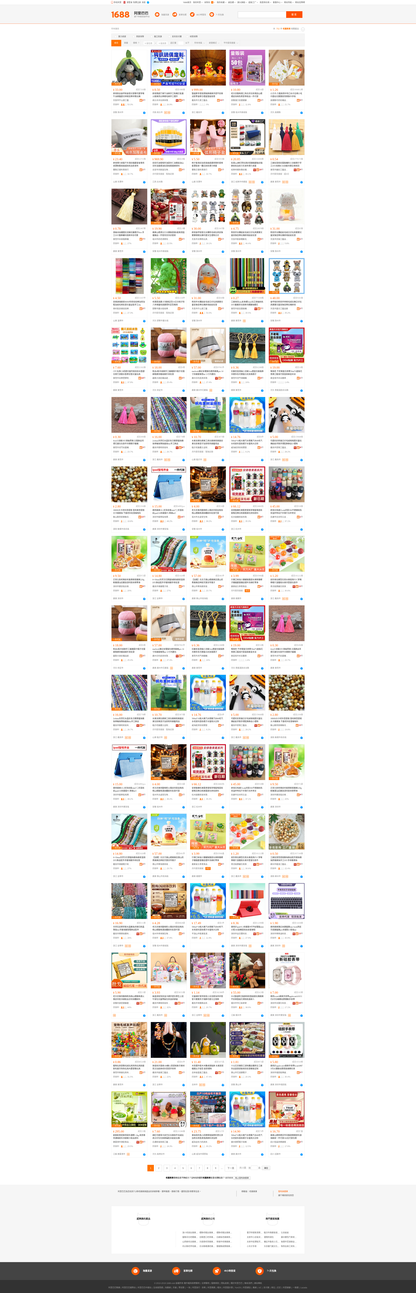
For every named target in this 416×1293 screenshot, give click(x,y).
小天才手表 (252, 1246)
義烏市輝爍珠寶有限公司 (122, 934)
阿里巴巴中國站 (144, 1287)
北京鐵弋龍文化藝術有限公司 (276, 1246)
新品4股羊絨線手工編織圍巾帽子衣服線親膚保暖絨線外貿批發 (168, 372)
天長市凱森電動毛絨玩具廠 (240, 239)
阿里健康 (287, 1287)
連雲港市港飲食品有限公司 (122, 1142)
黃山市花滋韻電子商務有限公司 (240, 1072)
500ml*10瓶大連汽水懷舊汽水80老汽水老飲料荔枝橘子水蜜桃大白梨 (246, 442)
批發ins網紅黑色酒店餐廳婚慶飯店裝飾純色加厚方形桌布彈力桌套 (247, 164)
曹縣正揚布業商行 (121, 170)
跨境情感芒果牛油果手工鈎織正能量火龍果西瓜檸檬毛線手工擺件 (168, 95)
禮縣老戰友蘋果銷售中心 (210, 1233)
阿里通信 (247, 1287)
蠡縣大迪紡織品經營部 (161, 378)
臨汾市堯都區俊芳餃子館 (274, 1233)
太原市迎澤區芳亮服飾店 (257, 1242)
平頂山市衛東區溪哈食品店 (201, 934)
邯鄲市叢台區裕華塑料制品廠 (161, 309)
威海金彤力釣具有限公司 (201, 1142)
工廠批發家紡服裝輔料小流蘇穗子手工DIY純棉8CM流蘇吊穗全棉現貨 (286, 164)
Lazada (303, 1287)
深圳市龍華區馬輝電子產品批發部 (161, 517)
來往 (273, 1287)
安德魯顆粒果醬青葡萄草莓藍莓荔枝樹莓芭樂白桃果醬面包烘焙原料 (246, 511)
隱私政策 (225, 1283)
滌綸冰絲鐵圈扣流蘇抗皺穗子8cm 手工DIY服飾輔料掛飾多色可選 (128, 233)
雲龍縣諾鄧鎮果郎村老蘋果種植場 (231, 1246)
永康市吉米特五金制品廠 (279, 517)
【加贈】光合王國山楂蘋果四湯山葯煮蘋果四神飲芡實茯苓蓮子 (207, 581)
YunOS (238, 1287)
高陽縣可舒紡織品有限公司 (279, 100)
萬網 (255, 1287)
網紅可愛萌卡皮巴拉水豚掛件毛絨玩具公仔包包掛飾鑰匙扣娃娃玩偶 (168, 1136)
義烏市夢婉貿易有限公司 (161, 1003)
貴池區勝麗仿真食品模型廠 (279, 586)
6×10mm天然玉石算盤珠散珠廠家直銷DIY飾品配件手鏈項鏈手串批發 (168, 581)
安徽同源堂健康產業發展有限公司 (122, 1003)
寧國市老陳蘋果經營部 (226, 1242)
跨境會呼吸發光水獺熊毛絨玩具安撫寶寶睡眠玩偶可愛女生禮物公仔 (207, 233)
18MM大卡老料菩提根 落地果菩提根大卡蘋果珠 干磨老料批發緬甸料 (128, 511)
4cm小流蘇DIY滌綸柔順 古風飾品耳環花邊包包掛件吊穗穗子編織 (128, 442)
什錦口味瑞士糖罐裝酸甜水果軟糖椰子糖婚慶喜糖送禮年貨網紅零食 (246, 581)
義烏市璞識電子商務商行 (161, 586)
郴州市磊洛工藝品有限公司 (279, 864)
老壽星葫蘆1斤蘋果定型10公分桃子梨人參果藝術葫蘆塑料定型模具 (168, 303)
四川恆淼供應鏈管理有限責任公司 (279, 1142)
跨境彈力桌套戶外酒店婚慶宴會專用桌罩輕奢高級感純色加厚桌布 (128, 164)
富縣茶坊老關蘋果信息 (192, 1237)
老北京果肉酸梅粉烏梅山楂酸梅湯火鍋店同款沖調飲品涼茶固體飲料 (128, 997)
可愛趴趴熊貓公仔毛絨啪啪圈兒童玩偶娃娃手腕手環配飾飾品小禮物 (286, 442)
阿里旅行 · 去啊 (199, 1287)
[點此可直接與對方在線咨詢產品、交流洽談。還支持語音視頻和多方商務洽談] (144, 112)
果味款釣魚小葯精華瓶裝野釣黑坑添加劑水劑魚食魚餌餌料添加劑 (207, 1136)
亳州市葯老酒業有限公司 (161, 239)
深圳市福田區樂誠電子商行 (279, 1072)
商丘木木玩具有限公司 (161, 100)
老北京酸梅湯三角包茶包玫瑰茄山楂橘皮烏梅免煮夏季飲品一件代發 (246, 95)
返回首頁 (229, 1178)
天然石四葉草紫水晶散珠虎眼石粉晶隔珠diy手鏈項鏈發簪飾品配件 (128, 928)
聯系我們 (248, 1283)
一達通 (296, 1287)
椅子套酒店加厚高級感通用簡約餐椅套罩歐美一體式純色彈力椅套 (207, 164)
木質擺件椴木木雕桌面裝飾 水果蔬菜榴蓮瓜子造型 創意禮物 (207, 1067)
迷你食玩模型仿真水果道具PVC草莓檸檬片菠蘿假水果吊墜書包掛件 (286, 581)
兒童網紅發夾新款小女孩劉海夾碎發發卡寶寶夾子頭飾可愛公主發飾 (207, 997)
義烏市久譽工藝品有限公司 (201, 100)
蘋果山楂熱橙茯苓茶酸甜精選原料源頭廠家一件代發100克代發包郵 (286, 1136)
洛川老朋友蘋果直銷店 (192, 1233)
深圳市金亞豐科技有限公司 (240, 934)
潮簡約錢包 (269, 1237)
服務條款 (215, 1283)
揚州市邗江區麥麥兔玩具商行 (240, 1003)
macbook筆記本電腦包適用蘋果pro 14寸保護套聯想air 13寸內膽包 (207, 372)
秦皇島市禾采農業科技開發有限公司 (279, 378)
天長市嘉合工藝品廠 (279, 309)
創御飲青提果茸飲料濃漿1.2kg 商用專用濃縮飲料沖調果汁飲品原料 (129, 1136)
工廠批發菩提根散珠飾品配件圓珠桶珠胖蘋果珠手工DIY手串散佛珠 (286, 859)
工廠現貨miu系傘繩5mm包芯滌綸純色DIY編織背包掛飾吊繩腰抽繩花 (247, 303)
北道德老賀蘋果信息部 (209, 1242)
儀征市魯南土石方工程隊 (274, 1242)
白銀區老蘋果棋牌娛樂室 (227, 1237)
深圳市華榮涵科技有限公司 (279, 934)
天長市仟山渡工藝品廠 (122, 100)
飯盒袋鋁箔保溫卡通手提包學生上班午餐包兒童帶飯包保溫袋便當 (168, 997)
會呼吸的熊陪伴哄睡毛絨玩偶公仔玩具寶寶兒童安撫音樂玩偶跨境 (286, 303)
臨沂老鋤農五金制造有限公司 (201, 447)
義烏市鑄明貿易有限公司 (161, 447)
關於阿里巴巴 (236, 1283)
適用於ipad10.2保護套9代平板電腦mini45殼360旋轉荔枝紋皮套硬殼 (247, 928)
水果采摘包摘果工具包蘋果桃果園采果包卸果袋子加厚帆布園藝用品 (207, 442)
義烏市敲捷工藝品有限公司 (161, 1072)
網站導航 (258, 1283)
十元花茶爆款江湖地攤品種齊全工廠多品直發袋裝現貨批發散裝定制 (246, 1067)
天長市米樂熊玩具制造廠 (201, 239)
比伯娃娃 (285, 1233)
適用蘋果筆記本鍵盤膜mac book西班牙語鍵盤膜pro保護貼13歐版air (285, 928)
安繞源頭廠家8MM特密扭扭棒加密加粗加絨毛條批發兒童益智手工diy (129, 303)
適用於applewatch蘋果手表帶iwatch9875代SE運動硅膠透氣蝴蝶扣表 (286, 1067)
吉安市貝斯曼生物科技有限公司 (161, 170)
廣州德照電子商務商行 (240, 1142)
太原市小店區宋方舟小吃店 (258, 1237)
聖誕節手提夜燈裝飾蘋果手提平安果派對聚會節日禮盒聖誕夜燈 (207, 95)
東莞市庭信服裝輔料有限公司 (240, 309)
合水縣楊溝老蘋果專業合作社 (212, 1246)
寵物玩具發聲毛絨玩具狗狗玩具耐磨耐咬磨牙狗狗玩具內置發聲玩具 (128, 1067)
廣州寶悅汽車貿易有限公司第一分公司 (297, 1237)
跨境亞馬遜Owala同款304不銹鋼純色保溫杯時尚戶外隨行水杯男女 (286, 511)
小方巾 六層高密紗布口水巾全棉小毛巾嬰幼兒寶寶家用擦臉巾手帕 (286, 95)
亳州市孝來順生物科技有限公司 (161, 934)
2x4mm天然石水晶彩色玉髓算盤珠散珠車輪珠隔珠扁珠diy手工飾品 (168, 442)
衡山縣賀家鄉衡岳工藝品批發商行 (122, 517)
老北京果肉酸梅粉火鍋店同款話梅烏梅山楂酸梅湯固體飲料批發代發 (207, 511)
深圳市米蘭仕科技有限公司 (279, 1003)
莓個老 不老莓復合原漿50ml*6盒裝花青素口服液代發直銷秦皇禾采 (286, 372)
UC (260, 1287)
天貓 (175, 1287)
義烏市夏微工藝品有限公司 (279, 447)
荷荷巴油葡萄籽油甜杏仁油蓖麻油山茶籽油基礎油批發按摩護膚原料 (168, 164)
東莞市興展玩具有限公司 (122, 1072)
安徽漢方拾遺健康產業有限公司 (240, 100)
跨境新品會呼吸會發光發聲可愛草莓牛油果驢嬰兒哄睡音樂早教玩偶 (128, 95)
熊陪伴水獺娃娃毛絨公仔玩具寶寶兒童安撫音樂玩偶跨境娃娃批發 (246, 233)
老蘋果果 (253, 1191)
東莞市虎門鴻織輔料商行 (240, 378)
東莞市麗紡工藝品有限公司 (279, 170)
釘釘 (279, 1287)
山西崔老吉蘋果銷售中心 (193, 1242)
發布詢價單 (283, 1191)
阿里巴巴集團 (114, 1287)
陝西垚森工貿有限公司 (290, 1246)
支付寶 (266, 1287)
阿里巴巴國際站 (129, 1287)
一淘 (188, 1287)
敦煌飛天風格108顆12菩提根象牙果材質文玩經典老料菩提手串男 (168, 1067)
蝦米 (219, 1287)
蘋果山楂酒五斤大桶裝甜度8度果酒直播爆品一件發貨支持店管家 (168, 233)
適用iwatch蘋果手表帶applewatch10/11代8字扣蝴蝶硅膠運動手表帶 (286, 997)
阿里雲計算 (228, 1287)
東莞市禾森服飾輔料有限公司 (122, 239)
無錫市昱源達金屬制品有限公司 (294, 1242)
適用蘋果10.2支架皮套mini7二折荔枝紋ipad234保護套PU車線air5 (168, 511)
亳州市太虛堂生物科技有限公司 (201, 517)
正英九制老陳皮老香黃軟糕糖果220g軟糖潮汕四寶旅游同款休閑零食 (128, 581)
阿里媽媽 (211, 1287)
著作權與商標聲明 (192, 1283)
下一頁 (230, 1168)
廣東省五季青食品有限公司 (240, 586)
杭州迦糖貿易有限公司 (240, 517)
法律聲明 (205, 1283)
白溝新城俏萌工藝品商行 (161, 1142)
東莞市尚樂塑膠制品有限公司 (122, 378)
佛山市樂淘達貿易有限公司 (201, 586)
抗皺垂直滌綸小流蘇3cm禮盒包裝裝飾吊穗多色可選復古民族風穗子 (247, 372)
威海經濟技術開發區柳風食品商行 (240, 447)
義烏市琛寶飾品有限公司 (201, 1003)
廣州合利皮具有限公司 (201, 378)
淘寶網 (168, 1287)
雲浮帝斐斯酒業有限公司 (257, 1233)
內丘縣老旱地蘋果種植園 (193, 1246)
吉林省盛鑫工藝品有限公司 (201, 1072)
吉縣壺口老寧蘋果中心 (209, 1237)
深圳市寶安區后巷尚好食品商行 (122, 586)
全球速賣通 (158, 1287)
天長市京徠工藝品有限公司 (279, 239)
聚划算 (181, 1287)
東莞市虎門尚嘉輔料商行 (122, 447)
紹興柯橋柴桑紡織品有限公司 (240, 170)
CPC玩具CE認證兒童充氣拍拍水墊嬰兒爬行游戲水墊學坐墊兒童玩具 (129, 372)
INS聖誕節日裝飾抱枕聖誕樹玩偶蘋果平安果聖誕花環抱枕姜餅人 (247, 997)
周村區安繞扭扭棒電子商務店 (122, 309)
